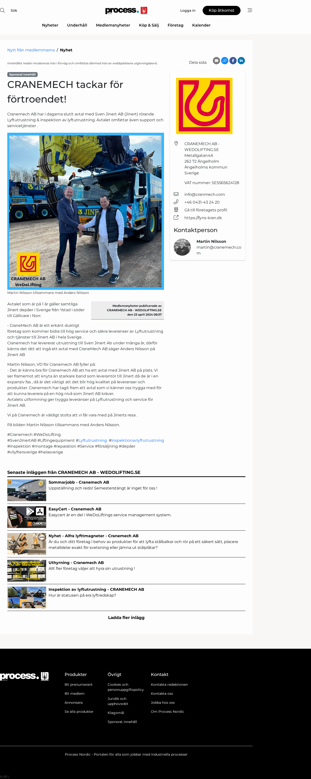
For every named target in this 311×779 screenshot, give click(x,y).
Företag (175, 25)
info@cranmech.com (204, 194)
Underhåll (77, 25)
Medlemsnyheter (113, 25)
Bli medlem (75, 693)
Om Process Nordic (167, 711)
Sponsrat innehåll (122, 722)
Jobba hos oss (163, 702)
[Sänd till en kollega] (216, 60)
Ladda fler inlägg (126, 617)
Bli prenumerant (79, 684)
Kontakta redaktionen (169, 684)
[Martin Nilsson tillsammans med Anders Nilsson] (85, 211)
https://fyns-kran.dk (203, 218)
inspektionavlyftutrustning (138, 440)
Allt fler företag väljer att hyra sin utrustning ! (92, 565)
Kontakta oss (162, 693)
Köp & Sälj (149, 25)
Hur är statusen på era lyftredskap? (96, 592)
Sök (14, 10)
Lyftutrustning (93, 440)
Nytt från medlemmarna (31, 50)
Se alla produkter (79, 711)
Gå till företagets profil (205, 210)
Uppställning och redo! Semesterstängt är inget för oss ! (103, 485)
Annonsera (74, 702)
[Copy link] (224, 60)
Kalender (201, 25)
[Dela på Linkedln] (241, 60)
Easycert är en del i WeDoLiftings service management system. (110, 512)
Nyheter (50, 25)
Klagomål (116, 713)
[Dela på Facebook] (233, 60)
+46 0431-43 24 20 (202, 202)
